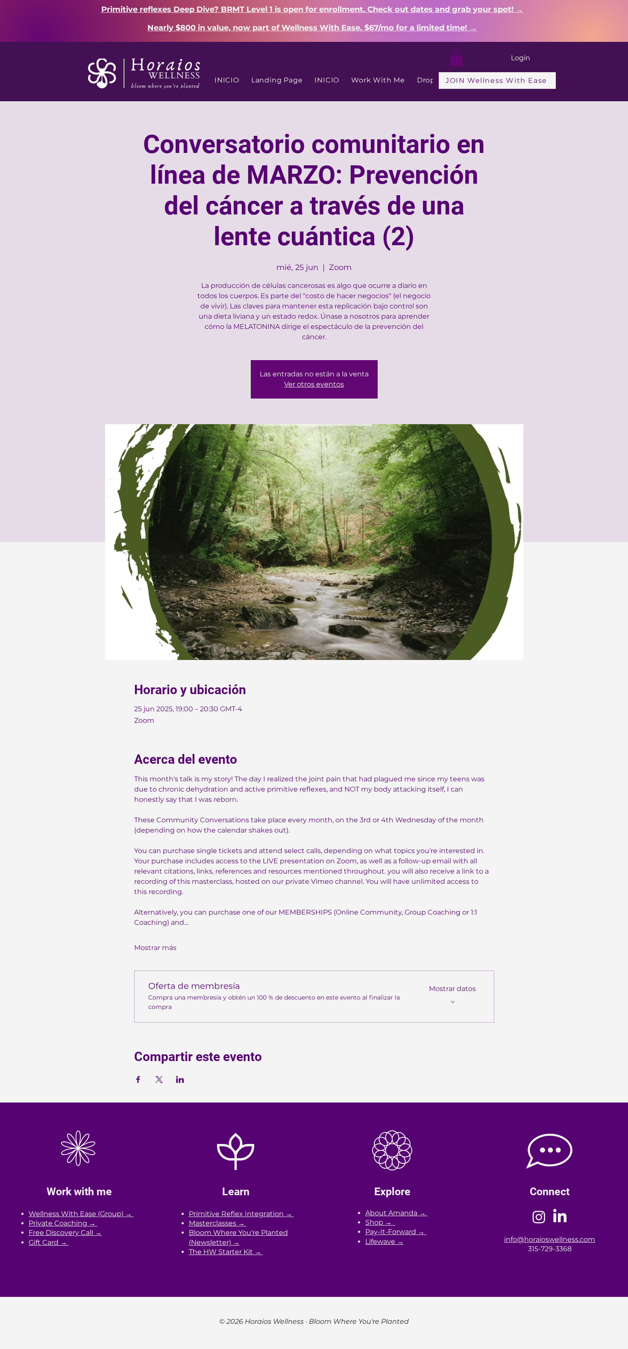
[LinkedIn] (560, 1216)
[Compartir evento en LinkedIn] (180, 1079)
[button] (456, 58)
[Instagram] (539, 1216)
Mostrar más (155, 948)
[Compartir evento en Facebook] (138, 1079)
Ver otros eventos (314, 384)
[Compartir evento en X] (159, 1079)
